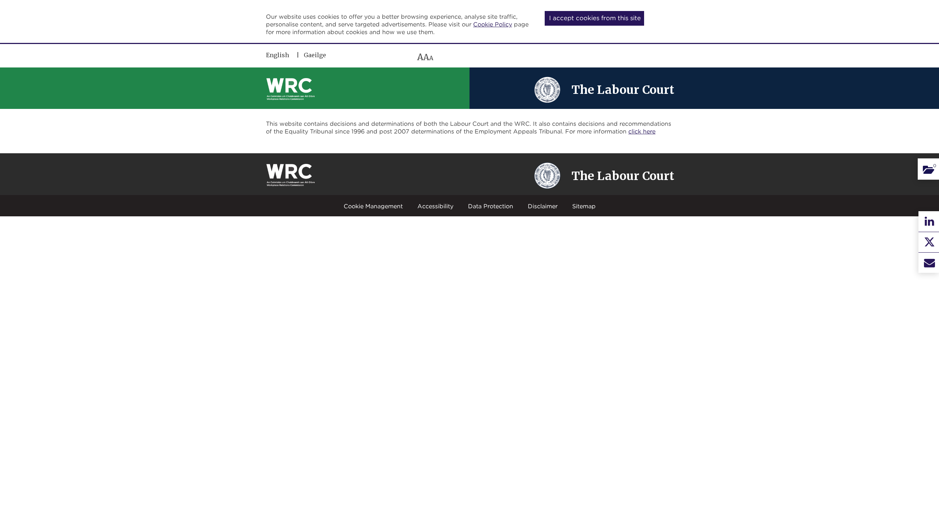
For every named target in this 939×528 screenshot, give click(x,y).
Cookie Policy (492, 24)
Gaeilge (315, 55)
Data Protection (490, 206)
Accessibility (435, 206)
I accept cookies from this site (595, 18)
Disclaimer (543, 206)
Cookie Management (373, 206)
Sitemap (584, 206)
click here (641, 131)
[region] (371, 57)
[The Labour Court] (547, 89)
